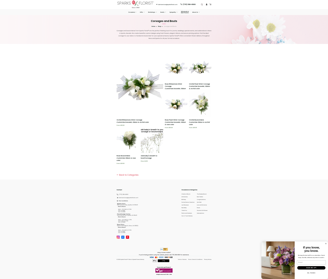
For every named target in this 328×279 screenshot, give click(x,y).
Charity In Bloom (186, 194)
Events (162, 12)
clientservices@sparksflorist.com (167, 4)
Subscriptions (200, 213)
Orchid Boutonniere (199, 122)
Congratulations (201, 199)
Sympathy (173, 12)
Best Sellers (200, 196)
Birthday (184, 199)
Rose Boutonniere (126, 158)
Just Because (185, 205)
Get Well (199, 202)
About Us (195, 12)
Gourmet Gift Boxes (202, 210)
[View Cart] (210, 5)
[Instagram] (118, 237)
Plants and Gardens (187, 213)
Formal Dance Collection (188, 202)
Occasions (131, 12)
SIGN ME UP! (311, 268)
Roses (198, 207)
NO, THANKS (311, 273)
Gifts (141, 12)
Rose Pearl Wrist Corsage (175, 122)
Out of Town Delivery (187, 216)
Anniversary (185, 196)
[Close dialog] (326, 243)
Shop (159, 26)
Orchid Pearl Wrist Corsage (199, 86)
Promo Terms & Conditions (195, 259)
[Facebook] (122, 237)
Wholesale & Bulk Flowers (185, 12)
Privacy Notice (207, 259)
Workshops (151, 12)
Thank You (184, 210)
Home (153, 26)
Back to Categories (128, 175)
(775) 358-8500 (189, 4)
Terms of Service (182, 259)
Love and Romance (202, 205)
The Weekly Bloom (202, 194)
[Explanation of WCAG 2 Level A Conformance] (164, 250)
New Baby (184, 207)
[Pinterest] (127, 237)
